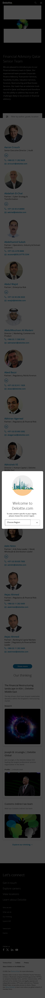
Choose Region (13, 522)
